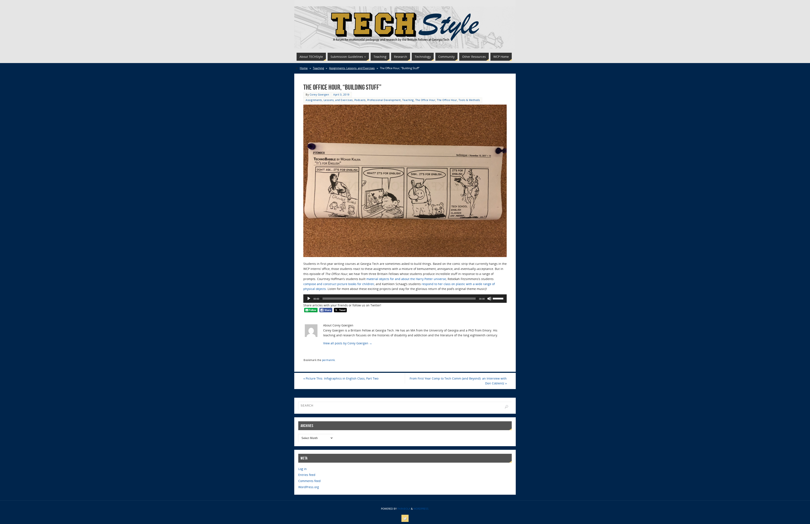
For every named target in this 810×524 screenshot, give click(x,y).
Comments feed (309, 481)
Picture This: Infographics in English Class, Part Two (340, 378)
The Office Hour (425, 100)
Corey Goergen (319, 94)
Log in (302, 469)
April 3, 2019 (341, 94)
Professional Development (384, 100)
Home (304, 68)
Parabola (403, 509)
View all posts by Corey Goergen (347, 343)
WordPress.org (308, 487)
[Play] (309, 298)
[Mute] (489, 298)
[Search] (506, 407)
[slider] (499, 298)
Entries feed (306, 475)
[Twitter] (405, 518)
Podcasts (360, 100)
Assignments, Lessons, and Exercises (352, 68)
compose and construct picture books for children (338, 284)
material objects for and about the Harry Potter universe (406, 279)
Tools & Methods (469, 100)
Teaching (318, 68)
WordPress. (421, 509)
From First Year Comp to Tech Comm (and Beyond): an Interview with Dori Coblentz (458, 380)
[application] (405, 298)
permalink (328, 360)
